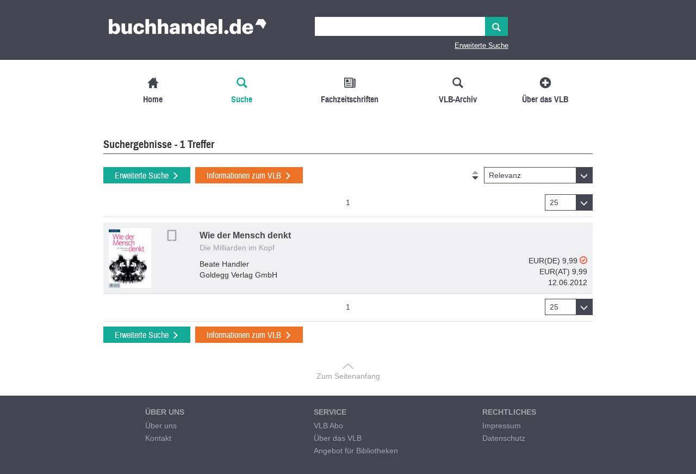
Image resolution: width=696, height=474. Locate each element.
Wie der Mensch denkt (245, 235)
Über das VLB (338, 438)
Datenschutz (503, 438)
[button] (538, 175)
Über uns (161, 425)
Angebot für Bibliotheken (356, 450)
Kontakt (158, 438)
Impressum (501, 425)
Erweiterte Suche (481, 45)
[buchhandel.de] (187, 30)
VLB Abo (328, 425)
